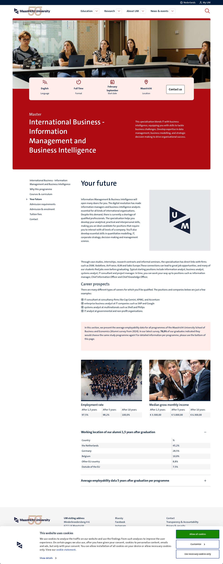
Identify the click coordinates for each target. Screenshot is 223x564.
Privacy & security (175, 525)
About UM (133, 11)
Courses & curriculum (41, 194)
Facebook (120, 522)
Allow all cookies (197, 534)
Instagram (120, 525)
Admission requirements (43, 204)
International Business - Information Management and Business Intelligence (50, 182)
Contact (34, 219)
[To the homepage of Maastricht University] (32, 11)
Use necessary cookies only (197, 554)
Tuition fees (36, 214)
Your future (36, 199)
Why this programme (41, 189)
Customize (196, 544)
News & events (159, 11)
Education (87, 11)
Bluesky (119, 518)
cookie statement (66, 549)
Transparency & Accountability (182, 522)
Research (109, 11)
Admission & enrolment (42, 209)
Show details (46, 558)
